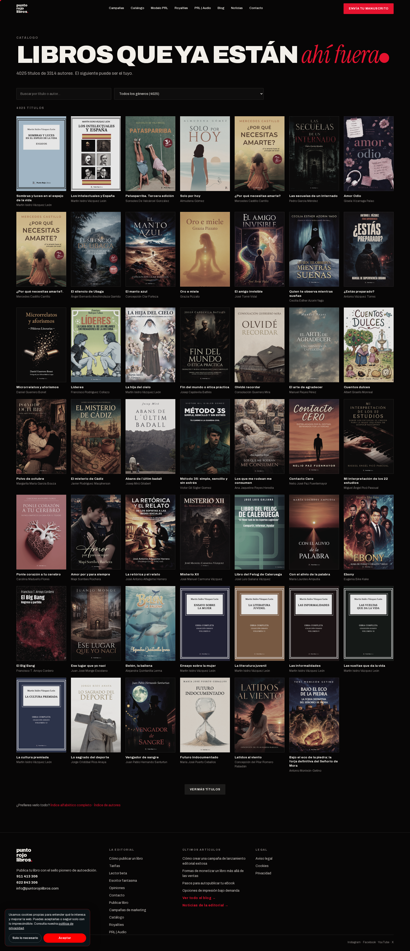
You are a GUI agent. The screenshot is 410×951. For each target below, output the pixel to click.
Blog (221, 8)
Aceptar (65, 938)
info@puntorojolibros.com (37, 888)
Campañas (116, 8)
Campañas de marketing (127, 910)
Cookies (262, 866)
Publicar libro (118, 902)
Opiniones (117, 888)
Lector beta (118, 873)
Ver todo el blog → (199, 898)
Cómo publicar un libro (126, 858)
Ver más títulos (205, 789)
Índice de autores (107, 805)
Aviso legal (264, 858)
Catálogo (137, 8)
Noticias (237, 8)
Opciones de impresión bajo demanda (210, 890)
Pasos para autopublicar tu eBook (208, 883)
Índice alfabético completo (71, 805)
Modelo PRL (159, 8)
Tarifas (114, 866)
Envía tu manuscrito (368, 8)
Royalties (181, 8)
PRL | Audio (203, 8)
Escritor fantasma (123, 880)
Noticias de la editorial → (205, 905)
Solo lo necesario (25, 938)
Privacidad (263, 873)
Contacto (256, 8)
